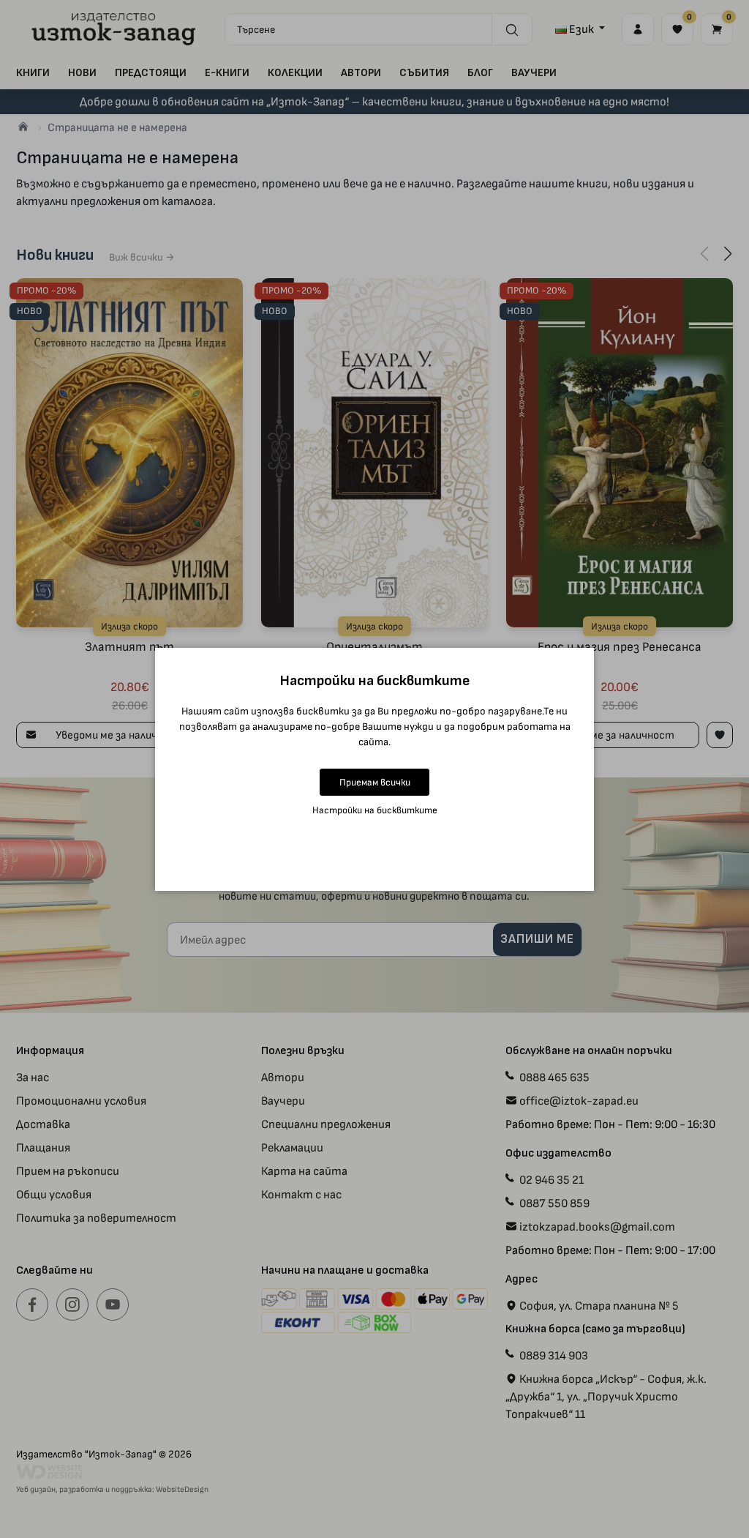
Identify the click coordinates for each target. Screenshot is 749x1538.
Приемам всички (374, 782)
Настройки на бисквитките (374, 810)
